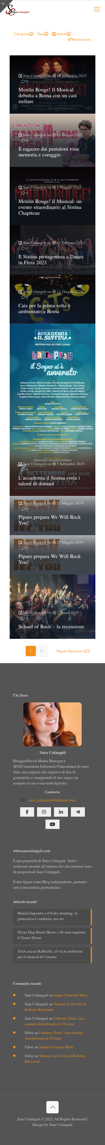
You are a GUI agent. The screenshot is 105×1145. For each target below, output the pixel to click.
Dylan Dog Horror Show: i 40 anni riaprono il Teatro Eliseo (52, 934)
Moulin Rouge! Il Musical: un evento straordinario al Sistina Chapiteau (50, 206)
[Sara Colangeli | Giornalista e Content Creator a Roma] (16, 8)
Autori (62, 33)
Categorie (21, 33)
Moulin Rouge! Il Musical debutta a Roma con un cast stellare (47, 95)
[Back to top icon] (52, 1107)
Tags (40, 33)
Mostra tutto (81, 39)
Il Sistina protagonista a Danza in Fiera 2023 (50, 259)
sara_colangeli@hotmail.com (52, 800)
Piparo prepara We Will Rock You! (49, 519)
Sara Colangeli (34, 75)
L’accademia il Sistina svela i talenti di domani (49, 480)
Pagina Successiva (71, 650)
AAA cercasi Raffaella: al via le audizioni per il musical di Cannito (50, 953)
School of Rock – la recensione (51, 626)
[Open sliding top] (6, 6)
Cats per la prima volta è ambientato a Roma (44, 308)
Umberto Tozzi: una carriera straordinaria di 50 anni (55, 1021)
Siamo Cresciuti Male (70, 995)
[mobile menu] (97, 9)
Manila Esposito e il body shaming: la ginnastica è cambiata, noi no (48, 915)
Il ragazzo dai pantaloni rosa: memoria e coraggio (49, 151)
